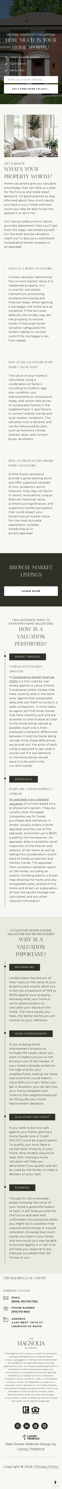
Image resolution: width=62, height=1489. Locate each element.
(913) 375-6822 (21, 1311)
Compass (18, 1359)
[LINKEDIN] (26, 1426)
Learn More (31, 591)
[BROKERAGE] (44, 1426)
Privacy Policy (47, 1467)
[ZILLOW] (35, 1426)
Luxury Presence (31, 1449)
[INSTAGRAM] (17, 1426)
